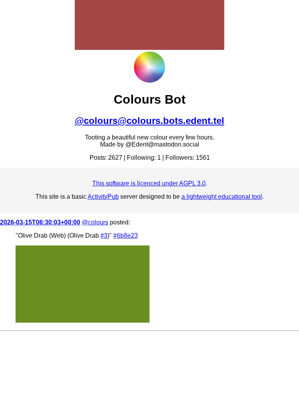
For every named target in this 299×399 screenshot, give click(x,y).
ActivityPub (103, 196)
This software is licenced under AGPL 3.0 (149, 183)
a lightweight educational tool (221, 196)
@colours (95, 222)
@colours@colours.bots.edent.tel (149, 120)
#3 (103, 235)
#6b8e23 (125, 235)
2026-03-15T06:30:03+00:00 (40, 222)
